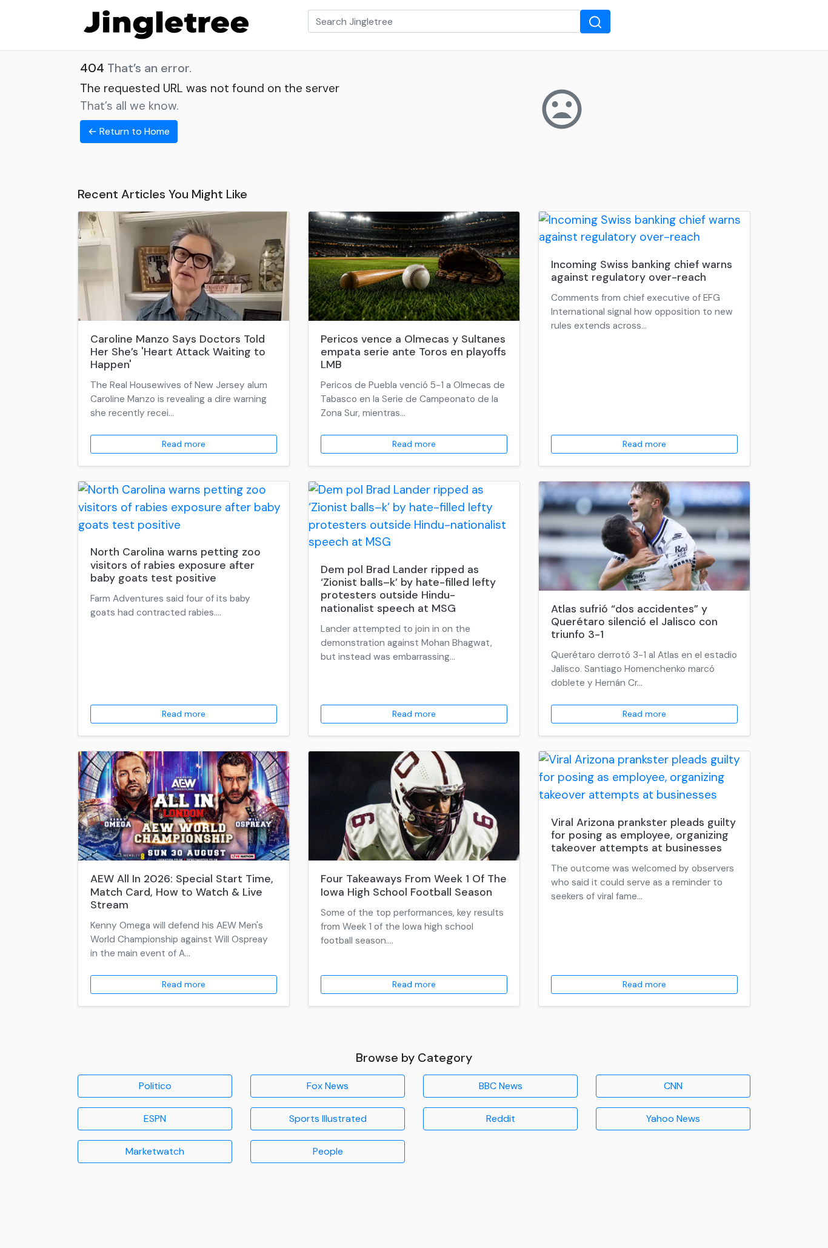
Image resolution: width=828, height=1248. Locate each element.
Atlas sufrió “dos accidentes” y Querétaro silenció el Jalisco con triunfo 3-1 (634, 621)
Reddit (500, 1118)
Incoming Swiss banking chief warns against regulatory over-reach (641, 271)
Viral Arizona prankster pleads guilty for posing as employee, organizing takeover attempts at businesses (643, 835)
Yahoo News (673, 1118)
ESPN (155, 1118)
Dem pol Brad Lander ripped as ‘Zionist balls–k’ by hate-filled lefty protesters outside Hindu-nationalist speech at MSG (408, 588)
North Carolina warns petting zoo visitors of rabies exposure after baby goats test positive (175, 564)
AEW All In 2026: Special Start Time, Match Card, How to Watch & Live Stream (181, 891)
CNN (673, 1085)
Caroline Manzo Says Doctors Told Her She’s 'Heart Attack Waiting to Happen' (177, 351)
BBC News (501, 1085)
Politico (155, 1085)
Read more (183, 443)
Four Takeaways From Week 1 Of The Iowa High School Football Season (414, 885)
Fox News (328, 1085)
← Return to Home (129, 131)
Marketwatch (154, 1151)
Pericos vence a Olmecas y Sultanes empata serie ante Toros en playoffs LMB (413, 351)
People (328, 1151)
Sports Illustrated (328, 1118)
